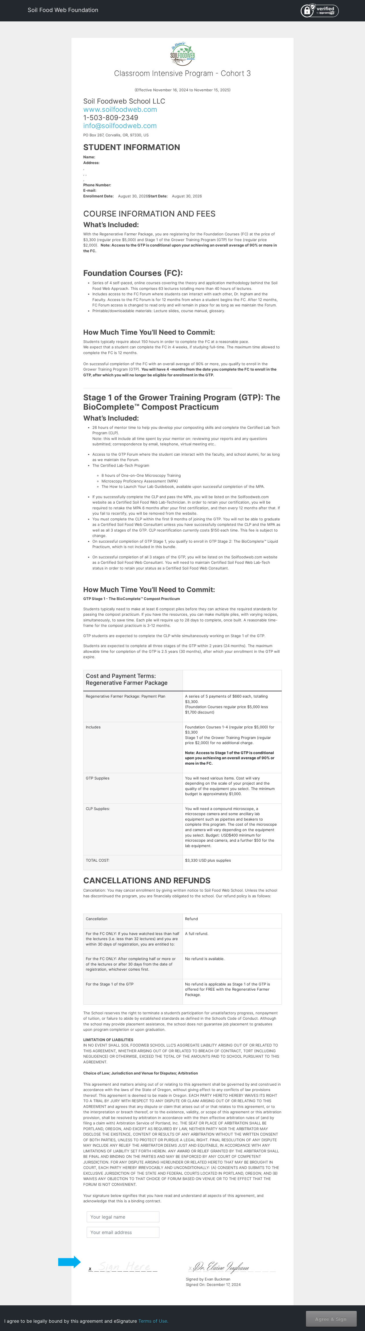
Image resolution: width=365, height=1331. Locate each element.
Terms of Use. (153, 1321)
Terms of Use (313, 1292)
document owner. (298, 1310)
